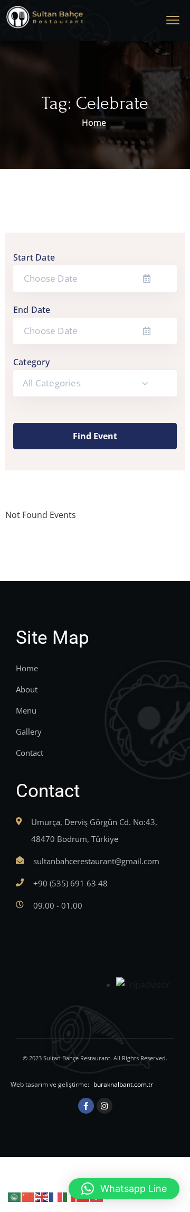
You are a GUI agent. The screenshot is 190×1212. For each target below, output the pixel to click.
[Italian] (70, 1196)
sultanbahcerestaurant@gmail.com (96, 861)
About (26, 689)
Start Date (34, 257)
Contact (29, 752)
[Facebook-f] (86, 1106)
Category (31, 362)
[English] (42, 1196)
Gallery (29, 731)
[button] (124, 1188)
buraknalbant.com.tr (123, 1084)
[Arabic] (15, 1196)
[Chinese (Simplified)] (28, 1196)
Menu (26, 710)
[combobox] (95, 383)
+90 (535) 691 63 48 (70, 883)
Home (94, 122)
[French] (56, 1196)
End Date (32, 310)
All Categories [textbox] (52, 383)
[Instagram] (104, 1106)
